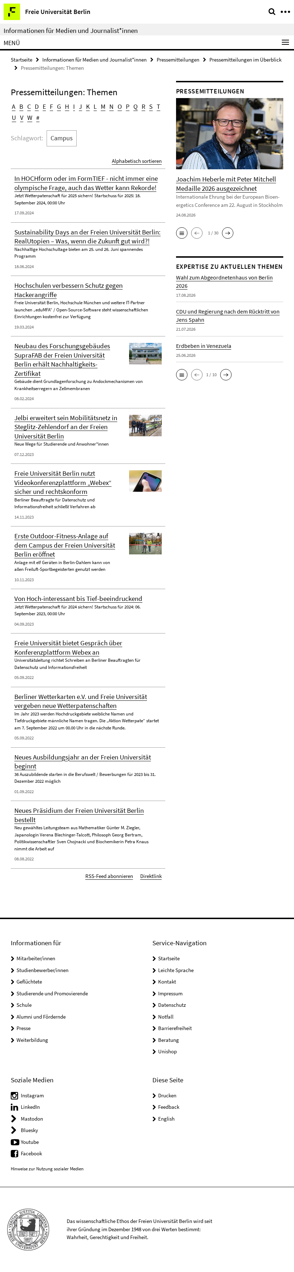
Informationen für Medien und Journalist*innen (71, 30)
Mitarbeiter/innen (35, 958)
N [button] (111, 106)
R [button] (143, 106)
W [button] (29, 117)
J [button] (80, 106)
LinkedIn (30, 1106)
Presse (23, 1028)
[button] (182, 233)
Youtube (30, 1142)
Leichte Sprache (176, 970)
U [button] (14, 117)
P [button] (127, 106)
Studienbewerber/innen (42, 970)
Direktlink (151, 876)
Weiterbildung (32, 1039)
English (166, 1118)
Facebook (31, 1153)
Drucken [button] (167, 1095)
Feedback (168, 1106)
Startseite (21, 59)
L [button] (95, 106)
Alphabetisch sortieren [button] (137, 160)
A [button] (13, 106)
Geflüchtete (29, 981)
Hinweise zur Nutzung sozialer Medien (47, 1169)
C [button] (29, 106)
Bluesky (29, 1130)
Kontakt (167, 981)
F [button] (51, 106)
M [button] (103, 106)
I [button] (74, 106)
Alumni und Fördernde (41, 1016)
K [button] (88, 106)
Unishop (167, 1051)
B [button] (21, 106)
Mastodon (32, 1118)
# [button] (37, 117)
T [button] (158, 106)
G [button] (59, 106)
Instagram (32, 1095)
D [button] (37, 106)
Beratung (168, 1039)
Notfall (166, 1016)
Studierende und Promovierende (52, 993)
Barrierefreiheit (175, 1028)
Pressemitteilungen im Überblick (245, 59)
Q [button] (135, 106)
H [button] (67, 106)
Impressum (170, 993)
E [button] (44, 106)
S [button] (151, 106)
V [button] (21, 117)
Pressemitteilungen (178, 59)
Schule (24, 1004)
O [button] (120, 106)
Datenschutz (172, 1004)
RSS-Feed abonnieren (109, 876)
